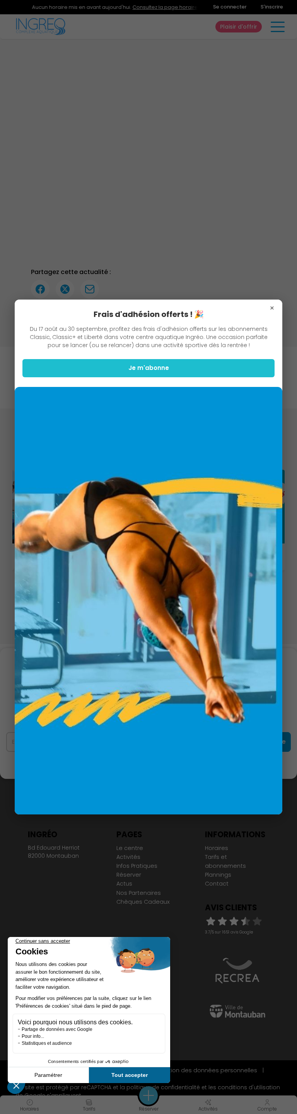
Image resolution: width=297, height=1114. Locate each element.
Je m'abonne (148, 368)
